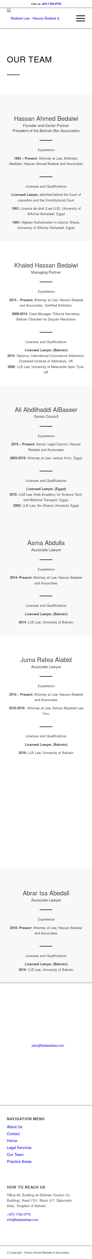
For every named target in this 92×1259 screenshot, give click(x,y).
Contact (13, 1133)
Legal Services (19, 1147)
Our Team (15, 1154)
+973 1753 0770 (51, 4)
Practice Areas (19, 1161)
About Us (14, 1126)
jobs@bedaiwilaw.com (48, 1045)
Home (12, 1140)
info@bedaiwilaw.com (23, 1219)
